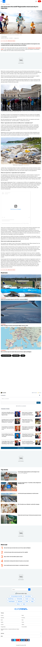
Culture (2, 624)
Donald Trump (11, 598)
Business (2, 617)
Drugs (33, 598)
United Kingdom (12, 601)
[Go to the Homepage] (4, 1)
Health (2, 622)
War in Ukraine (28, 596)
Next (22, 619)
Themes (2, 612)
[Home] (1, 4)
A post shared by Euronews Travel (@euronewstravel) (11, 223)
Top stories (4, 469)
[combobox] (21, 589)
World (23, 615)
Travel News (8, 4)
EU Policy (23, 617)
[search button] (29, 589)
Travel (4, 4)
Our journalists (24, 626)
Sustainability (15, 355)
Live (39, 1)
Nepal (32, 601)
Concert (26, 598)
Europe (2, 615)
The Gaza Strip (19, 598)
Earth (2, 619)
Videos (23, 624)
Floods (27, 601)
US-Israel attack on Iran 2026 (16, 596)
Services (2, 633)
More (2, 636)
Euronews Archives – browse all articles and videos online (10, 629)
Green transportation (6, 355)
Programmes (3, 626)
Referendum (20, 601)
